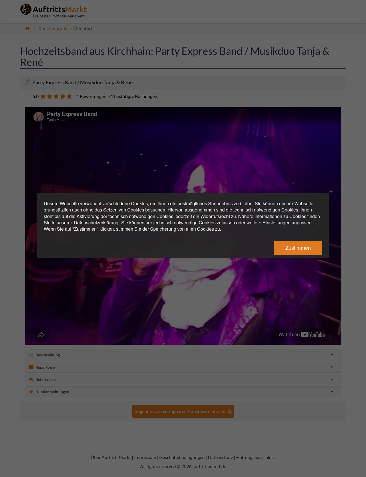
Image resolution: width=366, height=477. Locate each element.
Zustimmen (298, 247)
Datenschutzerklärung (96, 222)
